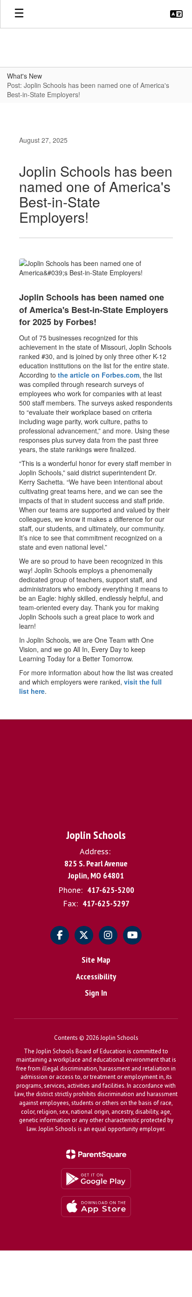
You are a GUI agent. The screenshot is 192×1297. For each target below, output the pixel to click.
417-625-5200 (110, 890)
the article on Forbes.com (98, 374)
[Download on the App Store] (96, 1206)
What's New (24, 75)
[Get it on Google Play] (96, 1178)
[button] (176, 14)
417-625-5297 (106, 903)
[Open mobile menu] (19, 14)
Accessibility (96, 976)
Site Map (96, 959)
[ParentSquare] (96, 1154)
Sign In (96, 992)
